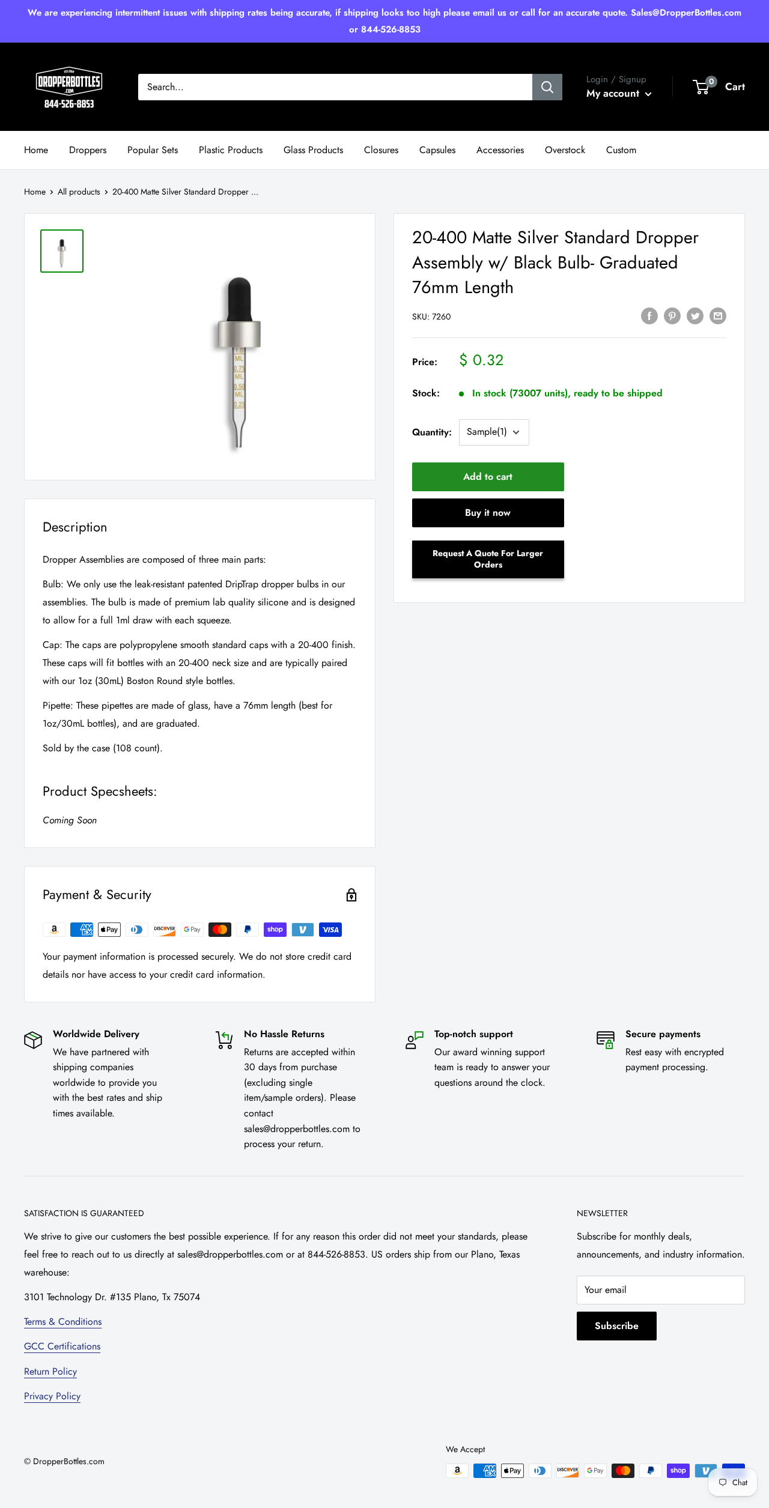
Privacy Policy (52, 1396)
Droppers (87, 150)
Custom (621, 150)
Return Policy (50, 1371)
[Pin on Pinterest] (672, 315)
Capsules (437, 150)
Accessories (500, 150)
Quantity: (432, 432)
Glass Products (313, 150)
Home (36, 150)
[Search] (547, 87)
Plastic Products (231, 150)
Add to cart (487, 476)
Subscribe (617, 1326)
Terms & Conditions (63, 1321)
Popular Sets (152, 150)
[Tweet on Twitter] (695, 315)
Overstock (565, 150)
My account (614, 93)
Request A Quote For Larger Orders (488, 559)
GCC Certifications (62, 1346)
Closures (381, 150)
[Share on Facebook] (649, 315)
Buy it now (488, 512)
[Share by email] (718, 315)
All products (79, 192)
